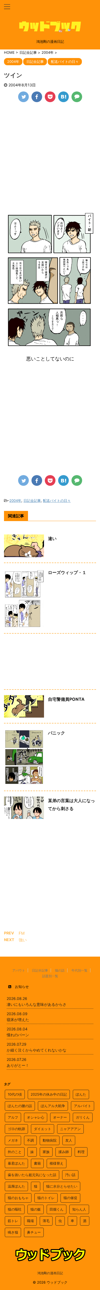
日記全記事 (32, 500)
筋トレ (13, 1221)
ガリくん (83, 1117)
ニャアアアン (70, 1129)
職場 (30, 1221)
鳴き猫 (13, 1232)
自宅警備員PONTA (66, 699)
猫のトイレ (46, 1198)
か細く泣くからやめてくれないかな (36, 1050)
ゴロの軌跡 (16, 1129)
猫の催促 (70, 1198)
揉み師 (63, 1152)
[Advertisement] (50, 160)
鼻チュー (34, 1232)
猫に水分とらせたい (61, 1186)
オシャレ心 (35, 1117)
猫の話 (60, 970)
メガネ (13, 1140)
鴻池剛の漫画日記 (50, 1273)
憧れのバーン (18, 1035)
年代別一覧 (79, 970)
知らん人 (79, 1209)
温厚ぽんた (16, 1186)
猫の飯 (35, 1209)
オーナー (60, 1117)
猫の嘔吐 (15, 1209)
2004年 (15, 500)
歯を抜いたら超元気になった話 (32, 1175)
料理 (81, 1152)
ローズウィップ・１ (67, 572)
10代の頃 (15, 1094)
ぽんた (81, 1094)
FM (22, 933)
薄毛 (46, 1221)
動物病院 (50, 1140)
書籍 (37, 1163)
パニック (56, 733)
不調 (30, 1140)
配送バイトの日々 (57, 500)
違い (52, 538)
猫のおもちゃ (18, 1198)
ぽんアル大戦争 (53, 1106)
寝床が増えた (18, 1019)
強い (23, 939)
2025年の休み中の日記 (49, 1094)
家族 (46, 1152)
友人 (68, 1140)
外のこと (15, 1152)
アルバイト (82, 1106)
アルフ (13, 1117)
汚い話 (70, 1175)
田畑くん (56, 1209)
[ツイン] (63, 96)
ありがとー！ (18, 1065)
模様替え (56, 1163)
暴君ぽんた (16, 1163)
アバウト (18, 970)
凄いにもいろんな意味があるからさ (36, 1004)
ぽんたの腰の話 (20, 1106)
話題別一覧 (50, 976)
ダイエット (42, 1129)
